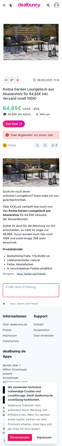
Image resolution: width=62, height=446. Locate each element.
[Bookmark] (45, 145)
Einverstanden (19, 437)
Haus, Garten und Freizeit (24, 303)
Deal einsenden (44, 335)
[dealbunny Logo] (30, 5)
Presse (7, 330)
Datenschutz (11, 341)
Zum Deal (12, 123)
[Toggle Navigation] (4, 5)
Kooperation (42, 330)
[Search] (48, 5)
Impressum (44, 437)
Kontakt (39, 324)
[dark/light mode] (11, 5)
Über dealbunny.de (15, 324)
